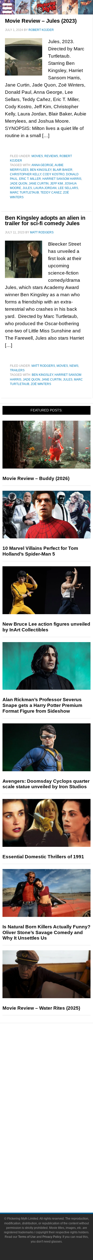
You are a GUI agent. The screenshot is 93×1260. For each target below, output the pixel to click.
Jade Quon (18, 183)
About (56, 1162)
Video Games (56, 1136)
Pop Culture (56, 1103)
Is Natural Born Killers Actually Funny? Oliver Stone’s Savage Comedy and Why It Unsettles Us (46, 932)
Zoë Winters (41, 384)
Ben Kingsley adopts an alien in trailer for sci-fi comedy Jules (45, 220)
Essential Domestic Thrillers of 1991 (43, 856)
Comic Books (56, 1127)
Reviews (51, 156)
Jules (27, 188)
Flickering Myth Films (56, 1154)
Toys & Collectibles (56, 1145)
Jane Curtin (39, 183)
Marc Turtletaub (24, 192)
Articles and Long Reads (56, 1077)
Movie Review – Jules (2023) (41, 21)
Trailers (17, 370)
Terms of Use (27, 1237)
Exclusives (56, 1094)
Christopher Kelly (25, 174)
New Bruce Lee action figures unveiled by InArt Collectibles (46, 626)
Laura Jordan (45, 188)
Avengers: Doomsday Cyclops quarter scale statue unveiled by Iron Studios (46, 783)
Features (56, 1069)
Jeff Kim (56, 183)
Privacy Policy (51, 1237)
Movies (37, 156)
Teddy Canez (51, 192)
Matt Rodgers (43, 366)
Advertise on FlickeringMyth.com (56, 1178)
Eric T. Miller (30, 179)
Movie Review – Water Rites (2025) (41, 1008)
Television (56, 1119)
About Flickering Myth (56, 1169)
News (73, 366)
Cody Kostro (53, 174)
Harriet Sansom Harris (61, 179)
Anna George (42, 165)
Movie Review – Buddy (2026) (35, 478)
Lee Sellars (68, 188)
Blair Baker (62, 170)
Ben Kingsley (40, 170)
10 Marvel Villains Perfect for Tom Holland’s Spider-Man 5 (40, 551)
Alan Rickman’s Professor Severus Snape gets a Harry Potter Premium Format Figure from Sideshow (42, 705)
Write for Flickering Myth (56, 1187)
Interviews (56, 1085)
